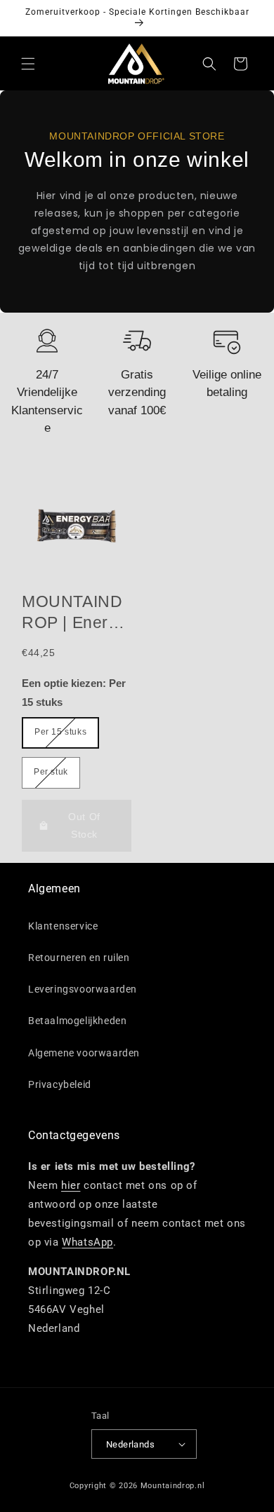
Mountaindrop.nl (173, 1485)
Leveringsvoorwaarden (82, 989)
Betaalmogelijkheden (77, 1020)
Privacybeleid (59, 1084)
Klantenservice (63, 926)
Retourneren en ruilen (79, 957)
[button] (28, 63)
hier (70, 1185)
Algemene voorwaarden (84, 1052)
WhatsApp (87, 1242)
